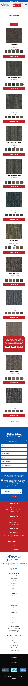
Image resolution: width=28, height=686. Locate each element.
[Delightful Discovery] (14, 231)
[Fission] (17, 312)
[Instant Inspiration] (21, 378)
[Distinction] (21, 84)
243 (18, 421)
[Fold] (13, 149)
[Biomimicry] (14, 68)
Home (2, 8)
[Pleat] (17, 149)
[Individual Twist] (14, 280)
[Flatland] (21, 51)
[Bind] (14, 133)
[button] (17, 5)
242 (16, 421)
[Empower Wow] (17, 378)
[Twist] (21, 149)
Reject (13, 346)
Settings (20, 346)
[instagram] (14, 569)
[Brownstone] (14, 214)
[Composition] (17, 84)
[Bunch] (9, 149)
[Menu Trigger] (26, 5)
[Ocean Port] (10, 214)
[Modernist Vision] (13, 247)
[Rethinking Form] (18, 280)
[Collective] (13, 84)
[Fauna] (17, 51)
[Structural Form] (21, 280)
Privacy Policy (12, 482)
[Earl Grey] (18, 214)
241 (13, 421)
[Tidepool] (14, 199)
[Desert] (9, 51)
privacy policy (14, 342)
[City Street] (21, 214)
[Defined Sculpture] (10, 280)
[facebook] (11, 569)
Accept (7, 346)
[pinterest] (16, 569)
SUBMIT (14, 496)
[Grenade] (9, 312)
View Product (14, 56)
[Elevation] (13, 51)
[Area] (14, 35)
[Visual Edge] (14, 264)
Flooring (5, 8)
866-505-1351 (14, 1)
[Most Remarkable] (9, 247)
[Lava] (13, 312)
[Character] (9, 84)
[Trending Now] (14, 329)
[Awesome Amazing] (17, 247)
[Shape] (14, 297)
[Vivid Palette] (21, 247)
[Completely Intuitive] (13, 378)
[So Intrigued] (14, 362)
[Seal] (21, 312)
